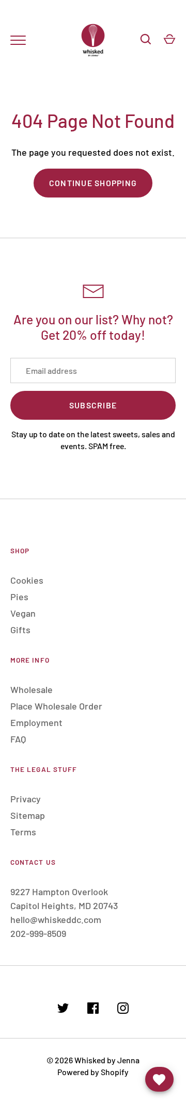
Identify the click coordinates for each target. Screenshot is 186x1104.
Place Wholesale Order (56, 706)
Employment (36, 722)
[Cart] (169, 39)
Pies (19, 596)
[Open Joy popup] (159, 1079)
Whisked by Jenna (107, 1060)
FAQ (18, 739)
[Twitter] (63, 1009)
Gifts (20, 629)
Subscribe (93, 405)
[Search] (145, 39)
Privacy (25, 798)
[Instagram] (123, 1009)
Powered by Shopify (93, 1072)
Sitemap (27, 815)
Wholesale (31, 689)
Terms (23, 831)
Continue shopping (93, 183)
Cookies (26, 580)
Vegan (23, 613)
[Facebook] (93, 1009)
